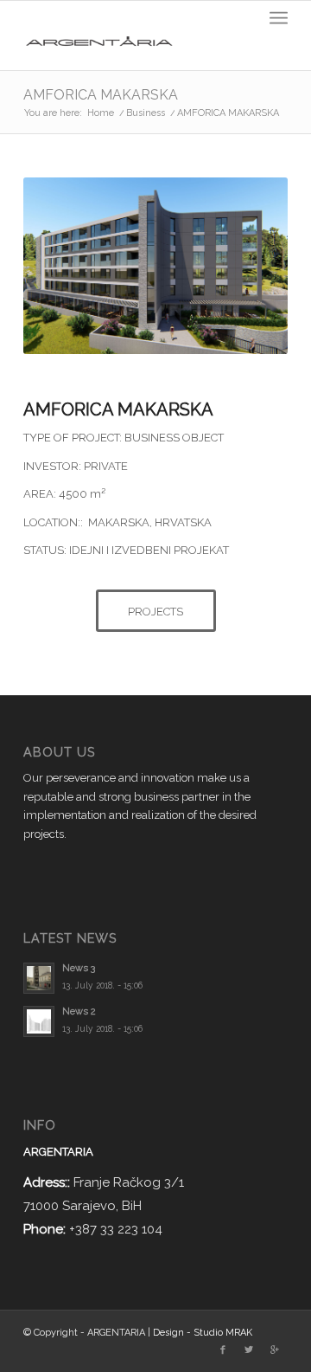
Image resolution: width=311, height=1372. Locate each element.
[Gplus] (275, 1350)
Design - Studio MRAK (202, 1332)
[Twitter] (249, 1350)
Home (100, 113)
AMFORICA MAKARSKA (100, 95)
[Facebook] (223, 1350)
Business (145, 113)
